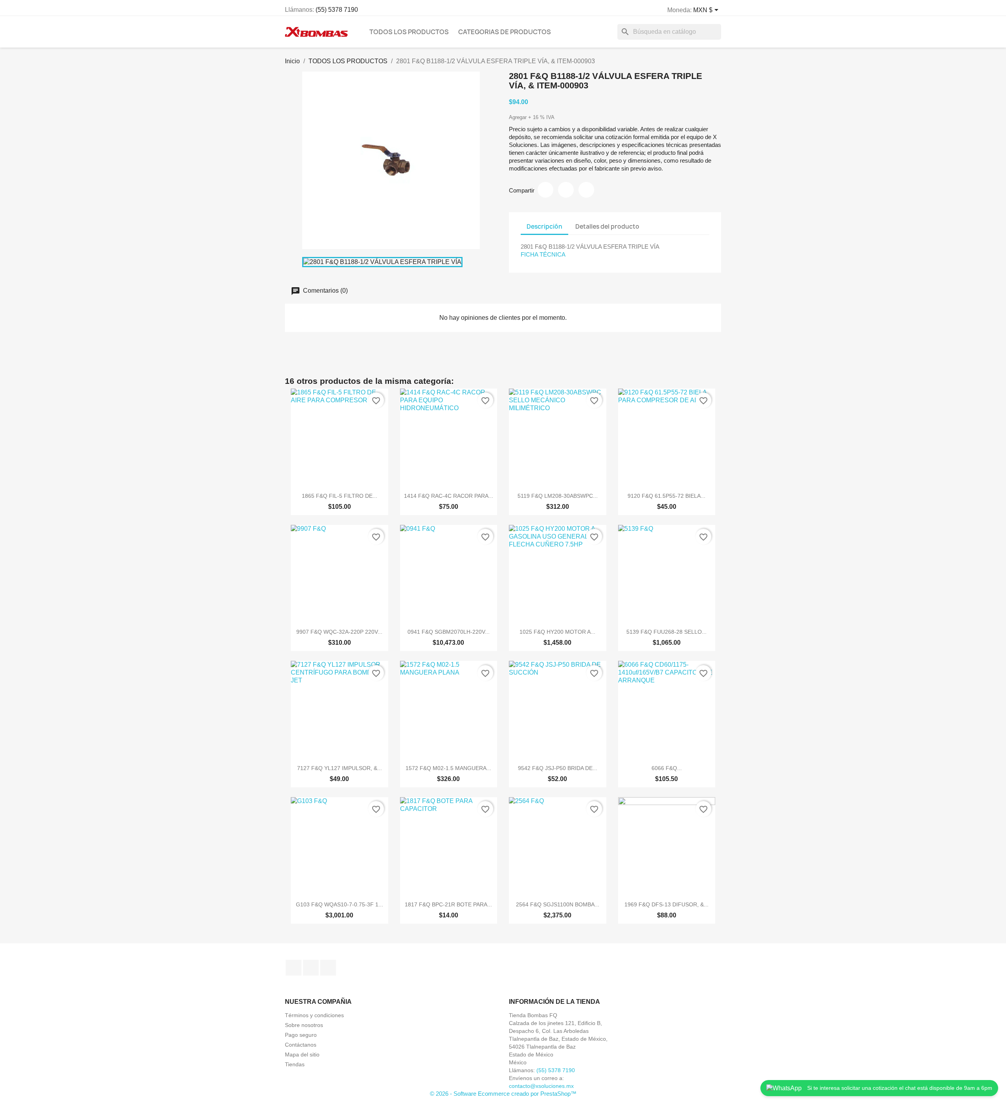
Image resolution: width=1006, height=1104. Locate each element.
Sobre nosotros (304, 1025)
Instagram (311, 968)
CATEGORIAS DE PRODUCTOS (504, 32)
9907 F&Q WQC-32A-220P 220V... (339, 632)
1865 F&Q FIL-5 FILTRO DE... (339, 496)
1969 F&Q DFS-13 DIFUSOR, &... (666, 904)
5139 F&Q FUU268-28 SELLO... (666, 632)
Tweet (566, 190)
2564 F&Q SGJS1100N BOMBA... (557, 904)
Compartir (545, 190)
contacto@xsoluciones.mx (541, 1086)
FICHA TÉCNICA (543, 254)
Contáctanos (300, 1045)
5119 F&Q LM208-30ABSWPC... (558, 496)
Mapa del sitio (302, 1054)
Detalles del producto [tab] (607, 226)
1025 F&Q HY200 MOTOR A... (557, 632)
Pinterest (586, 190)
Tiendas (295, 1064)
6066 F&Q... (667, 768)
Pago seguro (301, 1035)
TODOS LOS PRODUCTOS (409, 32)
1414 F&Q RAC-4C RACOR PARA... (448, 496)
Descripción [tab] (544, 226)
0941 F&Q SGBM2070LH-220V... (449, 632)
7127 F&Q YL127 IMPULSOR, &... (339, 768)
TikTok (328, 968)
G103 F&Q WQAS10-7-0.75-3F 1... (339, 904)
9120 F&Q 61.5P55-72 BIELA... (666, 496)
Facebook (293, 968)
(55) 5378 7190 (337, 9)
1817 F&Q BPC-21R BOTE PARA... (448, 904)
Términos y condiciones (314, 1015)
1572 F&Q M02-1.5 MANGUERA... (448, 768)
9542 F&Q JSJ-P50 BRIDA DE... (557, 768)
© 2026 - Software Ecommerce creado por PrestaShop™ (503, 1093)
